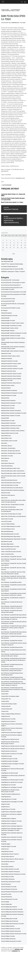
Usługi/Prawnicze (5, 806)
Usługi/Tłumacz (5, 849)
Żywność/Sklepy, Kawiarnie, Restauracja (11, 931)
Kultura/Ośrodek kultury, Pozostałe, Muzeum (12, 487)
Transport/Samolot (6, 706)
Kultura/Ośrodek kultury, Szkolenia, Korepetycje (12, 490)
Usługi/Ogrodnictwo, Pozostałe (8, 799)
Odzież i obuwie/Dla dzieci (7, 554)
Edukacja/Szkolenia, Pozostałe (8, 395)
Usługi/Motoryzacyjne (6, 756)
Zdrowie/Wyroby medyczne (8, 861)
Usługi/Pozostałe (5, 804)
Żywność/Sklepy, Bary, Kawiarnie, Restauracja (12, 911)
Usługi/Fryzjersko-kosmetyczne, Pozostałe (11, 753)
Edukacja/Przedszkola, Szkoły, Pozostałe (11, 373)
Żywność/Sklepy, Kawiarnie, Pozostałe (10, 928)
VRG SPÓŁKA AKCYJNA (7, 261)
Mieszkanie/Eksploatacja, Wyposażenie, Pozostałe (13, 539)
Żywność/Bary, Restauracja (7, 879)
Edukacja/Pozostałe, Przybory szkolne (10, 356)
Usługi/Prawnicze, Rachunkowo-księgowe (11, 811)
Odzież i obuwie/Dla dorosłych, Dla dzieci (11, 551)
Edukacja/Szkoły (5, 398)
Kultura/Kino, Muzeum (6, 445)
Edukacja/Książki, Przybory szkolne (9, 328)
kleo (24, 22)
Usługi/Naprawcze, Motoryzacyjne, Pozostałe (12, 779)
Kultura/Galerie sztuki (6, 438)
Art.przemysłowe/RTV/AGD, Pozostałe (10, 308)
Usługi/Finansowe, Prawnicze (8, 721)
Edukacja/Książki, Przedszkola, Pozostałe (11, 325)
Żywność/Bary (4, 864)
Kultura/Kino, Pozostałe (7, 455)
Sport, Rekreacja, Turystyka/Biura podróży (11, 582)
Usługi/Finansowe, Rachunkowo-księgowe (11, 732)
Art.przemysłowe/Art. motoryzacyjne (10, 280)
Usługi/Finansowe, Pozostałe (8, 719)
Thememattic (15, 951)
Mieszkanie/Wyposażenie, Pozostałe (10, 546)
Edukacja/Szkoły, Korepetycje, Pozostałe (11, 403)
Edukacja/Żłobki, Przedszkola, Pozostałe (11, 425)
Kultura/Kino (4, 443)
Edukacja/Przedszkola (6, 358)
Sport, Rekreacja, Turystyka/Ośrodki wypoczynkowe (13, 615)
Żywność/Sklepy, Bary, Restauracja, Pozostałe (12, 923)
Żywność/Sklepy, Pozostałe (8, 936)
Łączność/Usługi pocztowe (8, 529)
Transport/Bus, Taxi (6, 698)
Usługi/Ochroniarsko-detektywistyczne (10, 794)
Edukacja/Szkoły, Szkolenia (7, 408)
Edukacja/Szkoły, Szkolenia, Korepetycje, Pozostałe (13, 413)
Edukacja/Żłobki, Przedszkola (8, 423)
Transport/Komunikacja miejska (9, 703)
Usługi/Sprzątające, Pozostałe (8, 846)
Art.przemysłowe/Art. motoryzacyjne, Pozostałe (13, 282)
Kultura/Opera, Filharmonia (7, 463)
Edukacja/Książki (5, 318)
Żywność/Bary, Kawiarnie (7, 866)
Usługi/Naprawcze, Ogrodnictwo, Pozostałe (11, 782)
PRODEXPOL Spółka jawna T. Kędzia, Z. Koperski (13, 271)
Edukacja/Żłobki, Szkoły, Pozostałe (9, 433)
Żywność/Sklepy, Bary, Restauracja (9, 921)
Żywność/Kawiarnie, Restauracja (9, 889)
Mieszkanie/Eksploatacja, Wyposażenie (10, 536)
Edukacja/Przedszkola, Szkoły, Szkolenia (11, 376)
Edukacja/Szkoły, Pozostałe (8, 405)
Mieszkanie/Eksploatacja (7, 531)
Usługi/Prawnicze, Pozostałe (8, 809)
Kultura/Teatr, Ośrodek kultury (8, 507)
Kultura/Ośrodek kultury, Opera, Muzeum (11, 482)
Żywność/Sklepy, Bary (6, 904)
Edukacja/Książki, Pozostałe (8, 320)
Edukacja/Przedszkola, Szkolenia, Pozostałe (12, 368)
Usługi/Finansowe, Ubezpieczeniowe (10, 739)
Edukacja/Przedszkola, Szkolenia (9, 366)
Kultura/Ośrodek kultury (7, 466)
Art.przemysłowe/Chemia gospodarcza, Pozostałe (13, 292)
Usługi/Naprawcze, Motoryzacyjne (9, 773)
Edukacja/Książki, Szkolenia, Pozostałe (10, 335)
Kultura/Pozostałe (5, 492)
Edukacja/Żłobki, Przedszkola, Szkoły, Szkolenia (12, 430)
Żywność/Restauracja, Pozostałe (9, 899)
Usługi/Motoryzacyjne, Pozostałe (9, 758)
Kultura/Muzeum (5, 458)
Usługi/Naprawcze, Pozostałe (8, 784)
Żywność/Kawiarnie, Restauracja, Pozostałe (12, 891)
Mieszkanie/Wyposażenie (7, 544)
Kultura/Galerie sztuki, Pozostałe (9, 440)
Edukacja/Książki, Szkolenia (7, 330)
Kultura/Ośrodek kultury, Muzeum (9, 480)
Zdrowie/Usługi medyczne (7, 856)
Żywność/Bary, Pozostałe (7, 876)
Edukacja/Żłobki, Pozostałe (7, 420)
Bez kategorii (4, 310)
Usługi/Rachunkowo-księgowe (8, 818)
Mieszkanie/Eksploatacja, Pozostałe (10, 534)
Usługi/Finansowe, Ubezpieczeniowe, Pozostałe (13, 746)
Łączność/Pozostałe (6, 521)
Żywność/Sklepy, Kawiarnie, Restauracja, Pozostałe (13, 933)
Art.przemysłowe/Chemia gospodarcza (10, 285)
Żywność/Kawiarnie (6, 884)
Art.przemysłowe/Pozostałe (8, 298)
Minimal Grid (19, 949)
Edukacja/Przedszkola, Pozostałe (9, 361)
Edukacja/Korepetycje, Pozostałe (9, 315)
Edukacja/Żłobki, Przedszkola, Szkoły (10, 428)
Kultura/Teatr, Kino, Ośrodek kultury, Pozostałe (12, 504)
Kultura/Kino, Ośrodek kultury (8, 448)
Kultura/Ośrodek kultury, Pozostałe (9, 485)
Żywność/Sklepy (5, 901)
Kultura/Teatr (4, 497)
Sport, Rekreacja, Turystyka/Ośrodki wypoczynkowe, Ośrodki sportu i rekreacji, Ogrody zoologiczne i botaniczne (14, 627)
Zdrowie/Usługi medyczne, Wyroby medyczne (12, 859)
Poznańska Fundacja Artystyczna (9, 266)
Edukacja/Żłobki (5, 418)
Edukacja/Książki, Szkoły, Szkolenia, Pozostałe (12, 351)
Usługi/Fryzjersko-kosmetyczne (9, 751)
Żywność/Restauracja (6, 896)
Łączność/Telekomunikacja (8, 524)
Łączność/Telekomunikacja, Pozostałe (10, 526)
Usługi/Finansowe (6, 185)
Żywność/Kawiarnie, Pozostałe (8, 886)
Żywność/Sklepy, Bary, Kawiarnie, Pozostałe (12, 909)
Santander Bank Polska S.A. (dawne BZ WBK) (13, 194)
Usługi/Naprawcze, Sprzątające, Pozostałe (11, 787)
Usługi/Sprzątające (5, 844)
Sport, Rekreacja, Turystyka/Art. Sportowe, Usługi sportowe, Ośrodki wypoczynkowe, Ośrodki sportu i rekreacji (13, 578)
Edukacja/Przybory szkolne (7, 385)
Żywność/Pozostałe (6, 894)
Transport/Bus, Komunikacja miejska (10, 696)
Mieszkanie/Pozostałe (6, 541)
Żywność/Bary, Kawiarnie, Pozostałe (10, 869)
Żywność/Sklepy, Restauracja (8, 938)
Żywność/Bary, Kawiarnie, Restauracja (10, 871)
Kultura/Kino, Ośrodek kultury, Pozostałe (11, 453)
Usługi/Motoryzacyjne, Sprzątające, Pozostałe (12, 763)
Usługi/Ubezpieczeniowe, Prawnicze (10, 854)
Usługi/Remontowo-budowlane (8, 823)
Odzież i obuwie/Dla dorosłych (8, 549)
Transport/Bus (4, 693)
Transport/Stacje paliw (6, 709)
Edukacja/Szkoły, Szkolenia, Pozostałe (10, 415)
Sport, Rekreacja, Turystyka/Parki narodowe (11, 640)
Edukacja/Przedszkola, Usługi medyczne (11, 383)
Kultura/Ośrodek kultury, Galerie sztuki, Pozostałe (13, 473)
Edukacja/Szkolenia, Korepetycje (9, 390)
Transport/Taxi (4, 711)
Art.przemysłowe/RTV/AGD (8, 301)
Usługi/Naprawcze (5, 766)
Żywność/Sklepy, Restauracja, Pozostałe (11, 941)
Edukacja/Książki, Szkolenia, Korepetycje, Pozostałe (13, 333)
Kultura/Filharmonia (6, 435)
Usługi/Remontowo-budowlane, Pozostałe (11, 837)
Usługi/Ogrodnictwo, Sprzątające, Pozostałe (12, 801)
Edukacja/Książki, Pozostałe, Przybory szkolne (12, 323)
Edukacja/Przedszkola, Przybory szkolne (11, 363)
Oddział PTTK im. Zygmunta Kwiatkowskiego (12, 264)
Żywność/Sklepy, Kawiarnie (7, 926)
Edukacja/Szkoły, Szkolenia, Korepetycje (11, 410)
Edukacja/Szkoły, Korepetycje (8, 400)
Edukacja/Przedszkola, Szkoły (8, 371)
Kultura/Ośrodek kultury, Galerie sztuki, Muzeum (12, 471)
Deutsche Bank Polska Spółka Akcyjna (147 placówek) (13, 198)
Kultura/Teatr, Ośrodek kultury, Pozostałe (11, 514)
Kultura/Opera (4, 460)
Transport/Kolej (5, 701)
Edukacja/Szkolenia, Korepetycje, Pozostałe (12, 393)
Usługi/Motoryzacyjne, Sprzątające (9, 761)
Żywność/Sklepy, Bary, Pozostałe (9, 918)
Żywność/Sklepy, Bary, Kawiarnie (9, 906)
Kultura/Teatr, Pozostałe (7, 519)
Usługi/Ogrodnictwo (6, 796)
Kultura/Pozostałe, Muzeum (8, 495)
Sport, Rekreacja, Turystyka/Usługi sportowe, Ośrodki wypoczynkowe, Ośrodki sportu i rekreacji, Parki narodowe (13, 689)
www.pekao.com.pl (20, 178)
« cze (13, 253)
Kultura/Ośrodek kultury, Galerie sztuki (10, 468)
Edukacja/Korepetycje (6, 313)
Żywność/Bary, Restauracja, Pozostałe (10, 881)
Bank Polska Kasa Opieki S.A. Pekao (12, 202)
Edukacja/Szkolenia (6, 388)
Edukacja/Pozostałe (6, 353)
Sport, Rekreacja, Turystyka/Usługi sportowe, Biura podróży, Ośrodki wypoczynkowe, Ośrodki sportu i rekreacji (13, 660)
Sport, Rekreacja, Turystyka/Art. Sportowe (11, 556)
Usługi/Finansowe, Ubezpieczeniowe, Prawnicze (13, 748)
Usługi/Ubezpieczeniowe (7, 851)
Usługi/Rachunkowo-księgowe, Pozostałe (11, 821)
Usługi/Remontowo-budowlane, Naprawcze (11, 826)
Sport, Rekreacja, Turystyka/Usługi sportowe (12, 647)
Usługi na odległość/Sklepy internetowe (10, 714)
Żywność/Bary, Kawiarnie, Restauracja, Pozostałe (13, 874)
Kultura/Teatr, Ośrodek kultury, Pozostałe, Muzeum (13, 516)
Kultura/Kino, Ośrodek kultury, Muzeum (10, 450)
